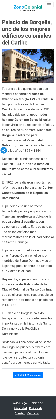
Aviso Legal (20, 403)
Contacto (33, 413)
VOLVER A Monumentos (28, 375)
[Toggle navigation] (49, 5)
